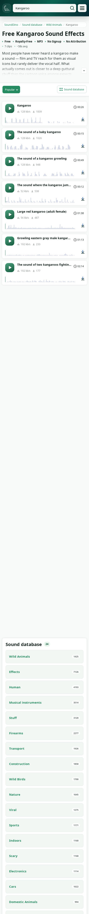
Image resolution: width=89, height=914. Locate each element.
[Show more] (84, 71)
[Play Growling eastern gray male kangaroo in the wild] (9, 241)
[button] (72, 89)
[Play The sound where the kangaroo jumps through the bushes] (9, 188)
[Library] (82, 8)
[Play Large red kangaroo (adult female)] (9, 214)
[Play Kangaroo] (9, 108)
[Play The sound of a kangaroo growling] (9, 161)
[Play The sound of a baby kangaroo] (9, 134)
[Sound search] (72, 8)
